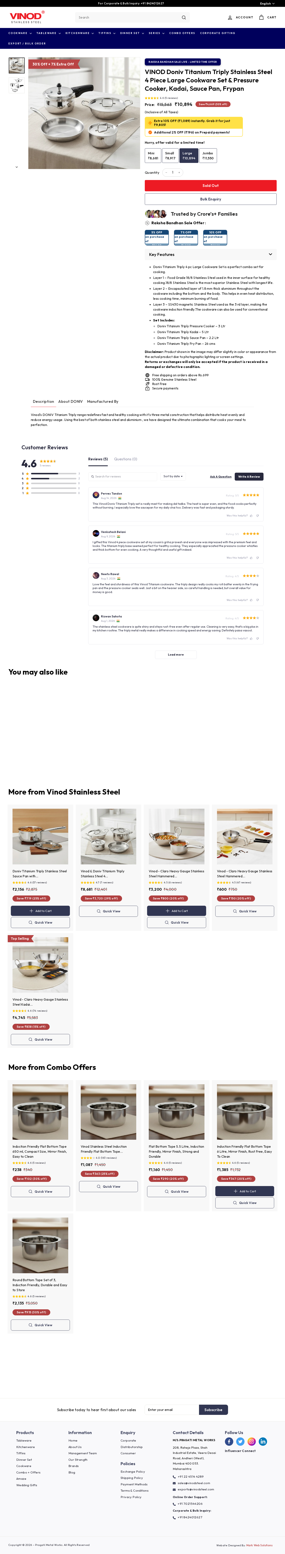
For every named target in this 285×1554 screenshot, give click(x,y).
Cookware (18, 33)
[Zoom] (84, 113)
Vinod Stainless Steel (83, 791)
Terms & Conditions (135, 1490)
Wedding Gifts (26, 1485)
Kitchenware (78, 33)
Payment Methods (134, 1484)
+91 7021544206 (190, 1504)
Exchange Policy (133, 1471)
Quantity (152, 172)
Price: (150, 104)
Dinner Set (130, 33)
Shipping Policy (132, 1478)
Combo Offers (182, 33)
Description (43, 401)
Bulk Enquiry (210, 199)
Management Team (82, 1453)
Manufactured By (103, 401)
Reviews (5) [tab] (98, 459)
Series (155, 33)
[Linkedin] (263, 1441)
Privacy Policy (131, 1497)
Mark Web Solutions (259, 1545)
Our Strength (78, 1460)
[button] (161, 98)
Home (73, 1440)
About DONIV (70, 401)
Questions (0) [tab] (125, 459)
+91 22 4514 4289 (191, 1476)
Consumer (128, 1453)
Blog (71, 1472)
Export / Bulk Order (27, 43)
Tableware (47, 33)
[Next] (16, 165)
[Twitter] (240, 1441)
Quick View (43, 924)
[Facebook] (229, 1441)
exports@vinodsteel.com (196, 1489)
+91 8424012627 (190, 1517)
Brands (73, 1466)
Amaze (21, 1479)
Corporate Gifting (218, 33)
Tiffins (105, 33)
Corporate (128, 1440)
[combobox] (132, 17)
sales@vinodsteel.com (194, 1483)
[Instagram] (251, 1441)
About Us (75, 1447)
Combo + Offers (28, 1472)
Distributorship (132, 1447)
